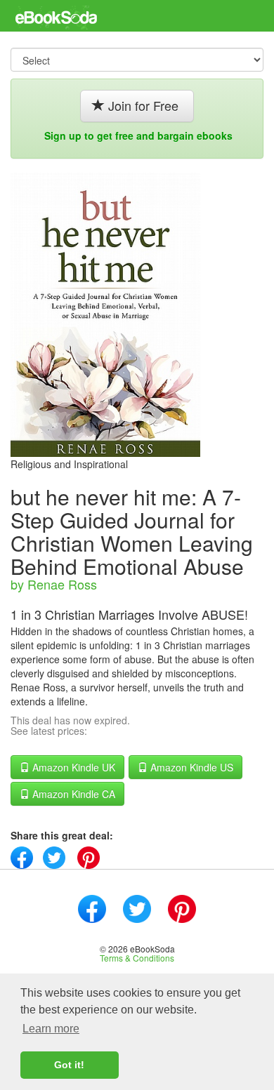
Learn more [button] (50, 1029)
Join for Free (143, 105)
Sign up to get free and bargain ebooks (138, 135)
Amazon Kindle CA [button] (72, 794)
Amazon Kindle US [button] (190, 767)
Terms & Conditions (137, 958)
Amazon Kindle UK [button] (72, 767)
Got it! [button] (69, 1064)
